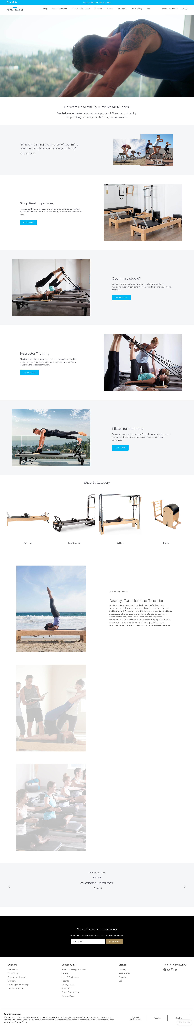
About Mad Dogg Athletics (74, 970)
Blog (148, 9)
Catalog (65, 973)
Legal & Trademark (70, 977)
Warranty (12, 981)
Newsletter (67, 988)
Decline (179, 1018)
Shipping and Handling (18, 985)
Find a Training (136, 9)
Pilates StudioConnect (81, 9)
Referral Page (68, 996)
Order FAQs (13, 973)
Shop (45, 9)
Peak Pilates (124, 973)
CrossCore (123, 977)
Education (98, 9)
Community (122, 9)
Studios (110, 9)
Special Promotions (59, 9)
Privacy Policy (21, 1022)
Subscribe (114, 942)
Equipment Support (17, 977)
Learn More (121, 298)
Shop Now (28, 222)
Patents (65, 981)
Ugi (120, 981)
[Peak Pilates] (15, 9)
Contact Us (13, 970)
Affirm (109, 2)
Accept (157, 1018)
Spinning (123, 970)
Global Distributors (70, 992)
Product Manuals (16, 988)
